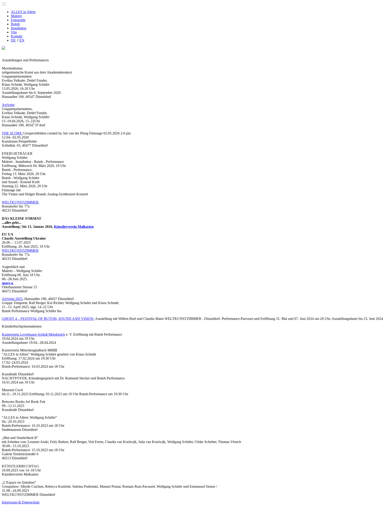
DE (13, 40)
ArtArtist (8, 105)
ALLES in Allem (23, 12)
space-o (8, 283)
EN (21, 40)
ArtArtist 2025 (12, 299)
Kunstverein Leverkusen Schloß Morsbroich (33, 334)
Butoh (15, 24)
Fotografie (18, 20)
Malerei (16, 16)
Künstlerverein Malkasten (74, 227)
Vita (14, 32)
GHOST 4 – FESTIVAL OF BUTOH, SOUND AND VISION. (48, 319)
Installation (18, 28)
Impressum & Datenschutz (20, 502)
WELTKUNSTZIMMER (20, 202)
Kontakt (16, 36)
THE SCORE (12, 133)
